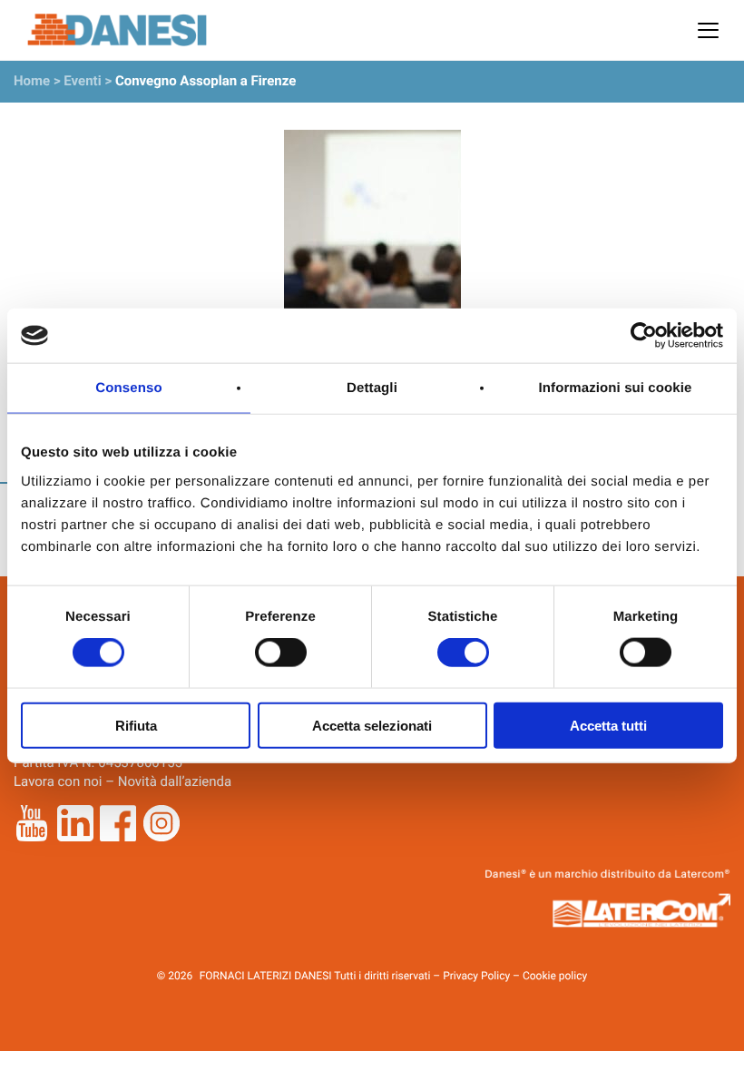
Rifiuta (136, 724)
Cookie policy (555, 975)
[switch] (281, 652)
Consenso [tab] (128, 388)
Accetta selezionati (372, 724)
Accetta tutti (608, 724)
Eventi (82, 81)
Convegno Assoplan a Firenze (205, 81)
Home (32, 81)
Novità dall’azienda (175, 781)
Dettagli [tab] (372, 388)
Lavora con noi (58, 781)
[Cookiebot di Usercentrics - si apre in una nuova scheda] (643, 335)
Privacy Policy (476, 975)
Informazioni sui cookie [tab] (615, 388)
